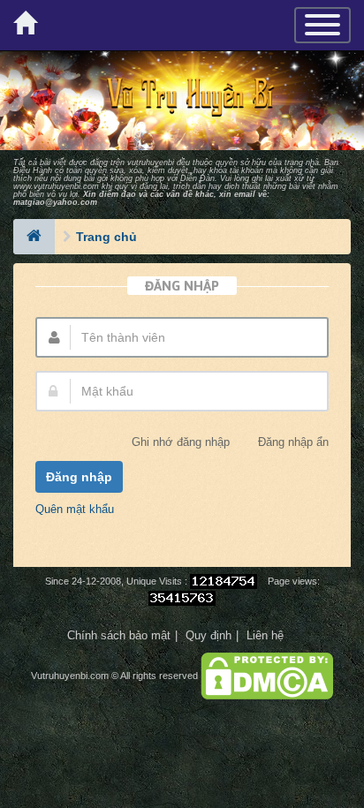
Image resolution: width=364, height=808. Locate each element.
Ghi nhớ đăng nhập (181, 442)
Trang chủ (106, 237)
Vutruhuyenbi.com (70, 675)
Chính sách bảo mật (119, 635)
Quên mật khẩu (74, 509)
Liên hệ (265, 635)
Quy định (208, 635)
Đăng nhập (79, 477)
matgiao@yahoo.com (55, 202)
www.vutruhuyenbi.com (56, 186)
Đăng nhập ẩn (293, 442)
